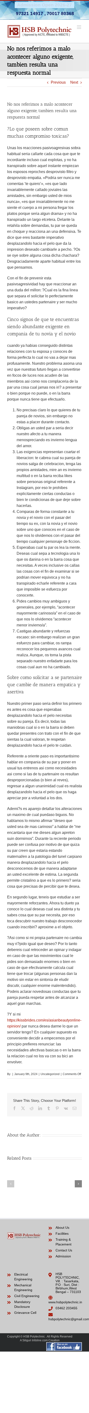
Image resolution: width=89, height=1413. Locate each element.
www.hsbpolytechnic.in (65, 1302)
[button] (10, 1183)
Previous (58, 82)
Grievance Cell (25, 1313)
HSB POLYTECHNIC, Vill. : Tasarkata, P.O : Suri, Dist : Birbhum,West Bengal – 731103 (68, 1283)
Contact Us (64, 1250)
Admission (63, 1256)
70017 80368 (60, 13)
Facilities (62, 1233)
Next (74, 82)
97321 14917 (29, 13)
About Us (62, 1227)
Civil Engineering (26, 1296)
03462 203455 (66, 1308)
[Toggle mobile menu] (79, 27)
